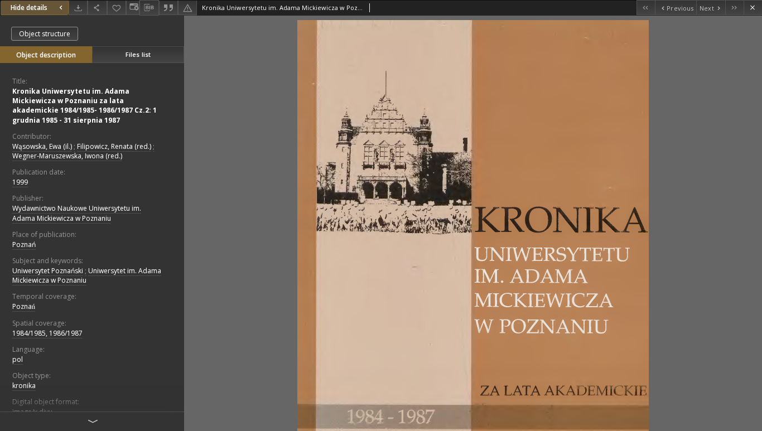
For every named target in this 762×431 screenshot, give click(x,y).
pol (17, 359)
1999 (20, 182)
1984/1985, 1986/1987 (47, 333)
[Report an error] (187, 7)
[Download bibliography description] (148, 8)
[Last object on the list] (734, 7)
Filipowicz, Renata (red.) (114, 146)
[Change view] (132, 7)
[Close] (753, 7)
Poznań (23, 306)
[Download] (78, 7)
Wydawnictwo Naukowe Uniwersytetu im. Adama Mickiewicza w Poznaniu (76, 213)
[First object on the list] (645, 7)
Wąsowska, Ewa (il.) (42, 146)
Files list (138, 54)
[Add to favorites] (116, 7)
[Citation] (168, 7)
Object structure (44, 33)
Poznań (24, 244)
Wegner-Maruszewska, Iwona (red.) (67, 156)
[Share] (97, 7)
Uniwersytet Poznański (47, 270)
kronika (24, 385)
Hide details (29, 7)
